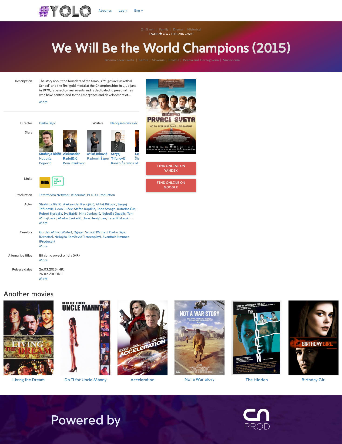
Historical (194, 29)
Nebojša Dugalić (114, 213)
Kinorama (78, 195)
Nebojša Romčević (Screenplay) (77, 237)
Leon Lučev (63, 209)
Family (163, 29)
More (43, 102)
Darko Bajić (47, 123)
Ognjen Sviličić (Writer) (90, 232)
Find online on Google (171, 185)
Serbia (143, 60)
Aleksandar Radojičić (78, 204)
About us (105, 10)
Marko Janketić (69, 218)
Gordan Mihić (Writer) (55, 232)
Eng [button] (137, 10)
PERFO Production (101, 195)
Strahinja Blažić (50, 204)
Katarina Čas (126, 209)
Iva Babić (70, 213)
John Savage (106, 209)
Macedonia (231, 60)
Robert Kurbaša (50, 213)
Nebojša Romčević (124, 123)
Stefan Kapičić (84, 209)
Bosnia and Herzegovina (201, 60)
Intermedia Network (54, 195)
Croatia (173, 60)
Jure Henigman (94, 218)
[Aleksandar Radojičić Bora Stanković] (75, 169)
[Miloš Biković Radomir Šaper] (99, 169)
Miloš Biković (106, 204)
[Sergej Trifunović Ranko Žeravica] (123, 169)
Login (123, 10)
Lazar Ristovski (118, 218)
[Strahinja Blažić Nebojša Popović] (51, 169)
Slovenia (158, 60)
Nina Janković (89, 213)
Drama (178, 29)
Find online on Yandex (171, 168)
